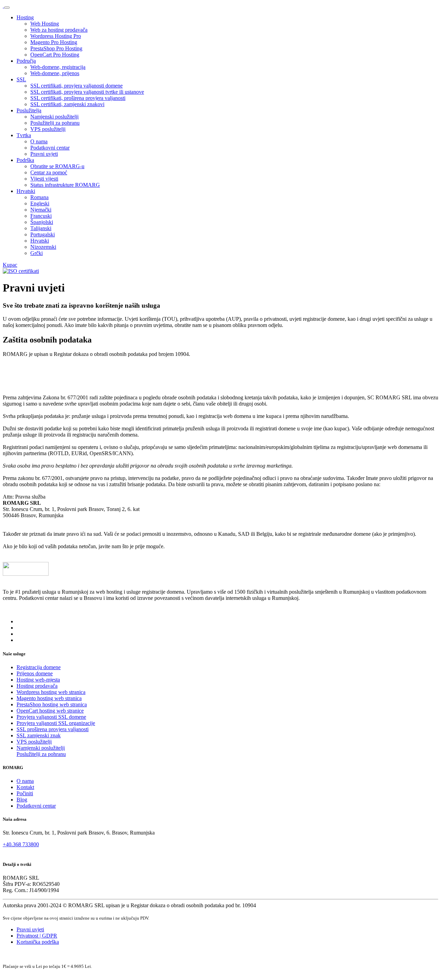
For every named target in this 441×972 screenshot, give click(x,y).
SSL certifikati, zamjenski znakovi (67, 104)
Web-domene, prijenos (54, 73)
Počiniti (25, 793)
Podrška (25, 160)
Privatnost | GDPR (37, 936)
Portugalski (42, 234)
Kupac (10, 265)
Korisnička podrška (38, 942)
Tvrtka (24, 135)
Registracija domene (39, 667)
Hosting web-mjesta (38, 680)
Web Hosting (44, 24)
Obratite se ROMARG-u (57, 166)
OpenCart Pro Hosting (54, 55)
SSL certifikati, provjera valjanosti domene (76, 86)
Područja (26, 61)
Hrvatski (26, 191)
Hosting (25, 17)
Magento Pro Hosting (53, 42)
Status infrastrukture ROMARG (65, 185)
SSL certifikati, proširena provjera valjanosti (77, 98)
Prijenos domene (35, 673)
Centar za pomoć (48, 172)
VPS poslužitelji (47, 129)
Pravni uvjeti (44, 154)
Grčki (36, 253)
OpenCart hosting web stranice (50, 711)
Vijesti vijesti (44, 179)
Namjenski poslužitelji (54, 117)
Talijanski (40, 228)
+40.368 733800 (21, 844)
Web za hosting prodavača (59, 30)
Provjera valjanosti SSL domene (51, 717)
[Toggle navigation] (7, 8)
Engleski (39, 203)
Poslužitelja (29, 110)
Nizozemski (43, 247)
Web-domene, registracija (57, 67)
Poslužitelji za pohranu (55, 123)
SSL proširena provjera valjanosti (53, 729)
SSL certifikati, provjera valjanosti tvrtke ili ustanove (87, 92)
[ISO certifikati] (21, 271)
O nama (39, 141)
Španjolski (41, 222)
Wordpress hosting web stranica (51, 692)
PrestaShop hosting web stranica (52, 704)
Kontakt (25, 787)
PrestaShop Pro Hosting (56, 48)
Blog (22, 799)
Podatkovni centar (50, 148)
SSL (21, 79)
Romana (39, 197)
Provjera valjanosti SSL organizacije (56, 723)
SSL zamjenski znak (39, 735)
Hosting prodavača (37, 686)
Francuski (41, 216)
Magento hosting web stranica (49, 698)
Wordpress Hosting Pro (55, 36)
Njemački (40, 210)
